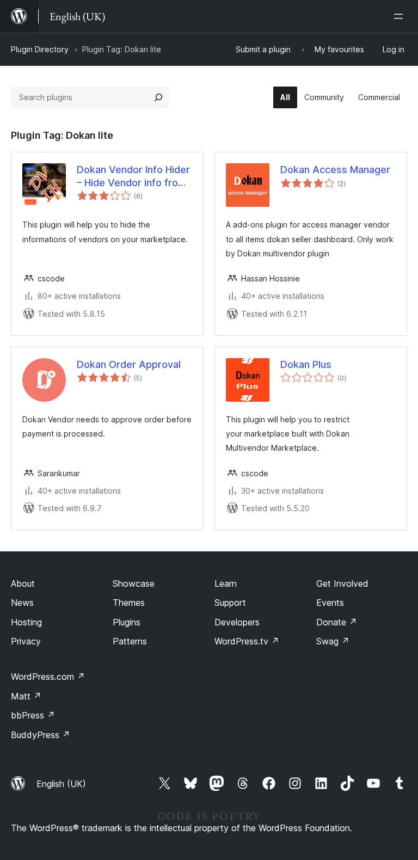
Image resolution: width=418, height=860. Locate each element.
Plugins (126, 622)
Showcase (134, 583)
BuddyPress (40, 734)
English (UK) (61, 783)
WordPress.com (48, 676)
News (22, 602)
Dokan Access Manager (335, 169)
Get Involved (342, 583)
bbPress (33, 715)
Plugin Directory (40, 49)
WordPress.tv (246, 641)
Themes (129, 602)
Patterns (130, 641)
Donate (336, 622)
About (23, 583)
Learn (225, 583)
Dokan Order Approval (129, 364)
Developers (237, 622)
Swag (332, 641)
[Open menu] (400, 16)
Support (230, 602)
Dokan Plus (305, 364)
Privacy (26, 641)
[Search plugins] (158, 97)
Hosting (26, 622)
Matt (26, 696)
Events (330, 602)
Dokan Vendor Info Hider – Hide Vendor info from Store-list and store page (133, 176)
